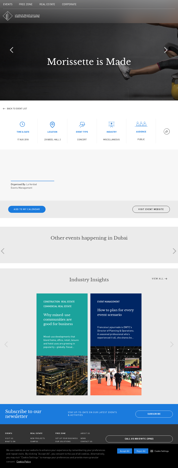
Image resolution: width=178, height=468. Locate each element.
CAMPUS (34, 441)
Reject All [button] (141, 451)
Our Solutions (63, 441)
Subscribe (154, 414)
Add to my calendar (27, 209)
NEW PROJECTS (37, 438)
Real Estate (36, 433)
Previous (7, 344)
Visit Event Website (151, 209)
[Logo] (21, 16)
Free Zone (60, 433)
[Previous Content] (13, 50)
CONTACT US (86, 441)
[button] (160, 451)
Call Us (139, 439)
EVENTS (8, 433)
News (83, 438)
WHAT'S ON (10, 441)
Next (173, 251)
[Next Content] (165, 50)
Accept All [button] (124, 451)
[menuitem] (17, 433)
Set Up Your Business (66, 438)
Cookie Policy (24, 461)
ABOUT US (85, 433)
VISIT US (9, 438)
